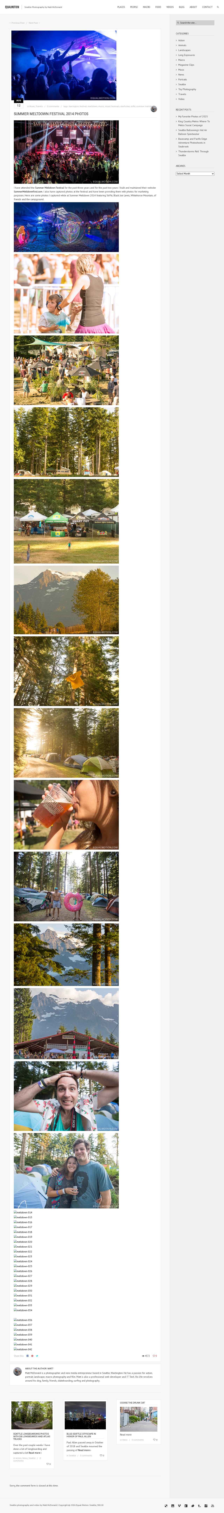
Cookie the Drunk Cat (132, 1402)
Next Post (33, 22)
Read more (34, 1452)
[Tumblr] (199, 1506)
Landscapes (184, 50)
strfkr (133, 106)
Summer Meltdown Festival (49, 187)
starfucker (125, 106)
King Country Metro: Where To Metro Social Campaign (194, 123)
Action (19, 1458)
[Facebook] (186, 1506)
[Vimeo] (179, 1506)
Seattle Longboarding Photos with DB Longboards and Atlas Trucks (31, 1436)
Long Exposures (186, 55)
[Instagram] (206, 1506)
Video (181, 99)
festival (83, 106)
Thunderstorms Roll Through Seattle (193, 153)
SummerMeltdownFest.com (28, 191)
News (25, 1458)
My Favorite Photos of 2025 (193, 116)
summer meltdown (145, 106)
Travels (39, 106)
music (101, 106)
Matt (50, 1368)
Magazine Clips (186, 64)
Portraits (182, 79)
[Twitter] (192, 1506)
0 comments (53, 106)
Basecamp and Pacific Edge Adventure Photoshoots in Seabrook (192, 142)
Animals (182, 45)
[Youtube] (212, 1506)
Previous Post (18, 22)
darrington (74, 106)
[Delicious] (166, 1506)
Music (32, 106)
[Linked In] (172, 1506)
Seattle (32, 1458)
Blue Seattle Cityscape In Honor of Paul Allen (81, 1435)
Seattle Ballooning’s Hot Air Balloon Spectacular (192, 132)
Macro (181, 59)
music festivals (112, 106)
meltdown (92, 106)
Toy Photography (187, 89)
